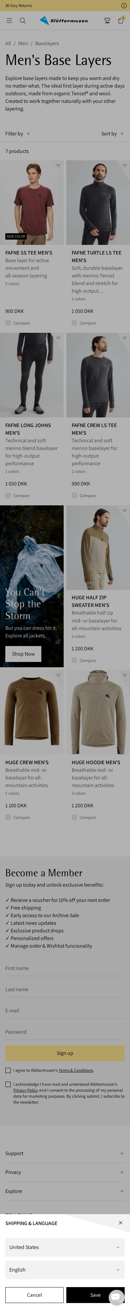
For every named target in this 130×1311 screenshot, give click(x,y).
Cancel (34, 1294)
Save (95, 1294)
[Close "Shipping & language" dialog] (121, 1223)
